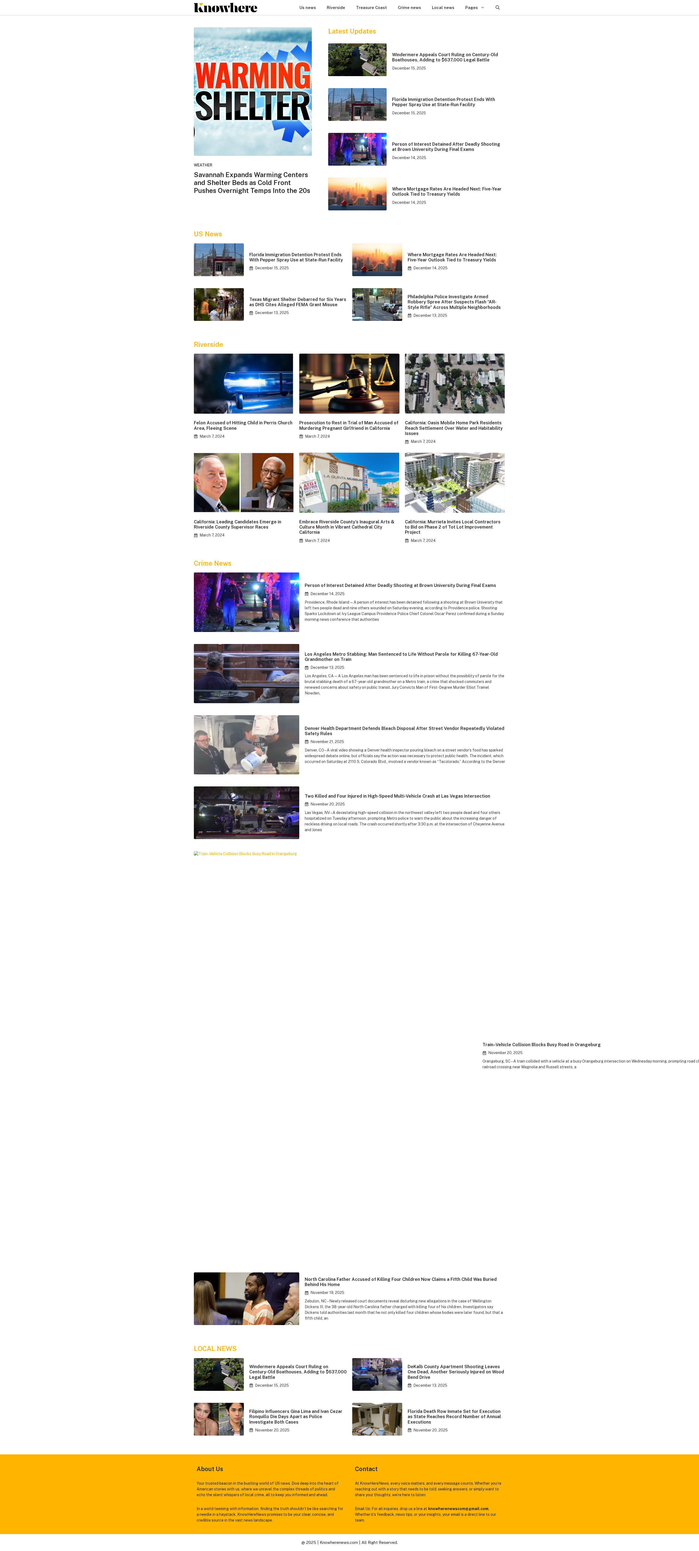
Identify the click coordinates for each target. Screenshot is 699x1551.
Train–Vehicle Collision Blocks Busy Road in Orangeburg (541, 1044)
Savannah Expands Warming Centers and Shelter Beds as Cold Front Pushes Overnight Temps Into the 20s (252, 182)
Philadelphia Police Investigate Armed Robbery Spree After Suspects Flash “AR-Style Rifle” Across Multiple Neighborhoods (454, 302)
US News (208, 234)
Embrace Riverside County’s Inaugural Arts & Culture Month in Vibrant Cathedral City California (346, 527)
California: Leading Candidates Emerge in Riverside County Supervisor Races (237, 524)
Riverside (336, 7)
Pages (471, 7)
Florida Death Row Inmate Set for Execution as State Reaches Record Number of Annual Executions (454, 1416)
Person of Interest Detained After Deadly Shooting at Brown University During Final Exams (446, 147)
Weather (203, 165)
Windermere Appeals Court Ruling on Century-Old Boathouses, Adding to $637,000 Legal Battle (445, 57)
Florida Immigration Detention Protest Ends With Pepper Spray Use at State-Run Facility (443, 102)
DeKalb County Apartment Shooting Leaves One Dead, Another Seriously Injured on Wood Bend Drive (456, 1372)
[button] (497, 7)
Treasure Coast (371, 7)
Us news (308, 7)
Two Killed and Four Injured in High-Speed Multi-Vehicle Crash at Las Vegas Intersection (397, 796)
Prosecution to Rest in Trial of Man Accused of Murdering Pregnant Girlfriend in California (348, 425)
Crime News (212, 563)
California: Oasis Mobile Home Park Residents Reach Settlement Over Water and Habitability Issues (454, 428)
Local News (215, 1348)
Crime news (409, 7)
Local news (443, 7)
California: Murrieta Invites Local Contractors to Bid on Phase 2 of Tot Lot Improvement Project (452, 527)
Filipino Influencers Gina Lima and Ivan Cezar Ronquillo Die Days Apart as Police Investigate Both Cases (295, 1416)
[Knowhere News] (225, 7)
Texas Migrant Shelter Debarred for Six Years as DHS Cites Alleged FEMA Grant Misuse (297, 302)
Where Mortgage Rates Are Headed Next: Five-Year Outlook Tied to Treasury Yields (447, 191)
